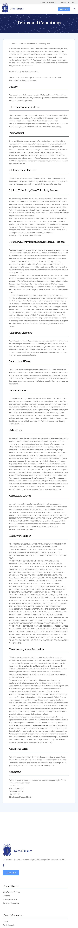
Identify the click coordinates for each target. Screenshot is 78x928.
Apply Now (64, 9)
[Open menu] (74, 9)
